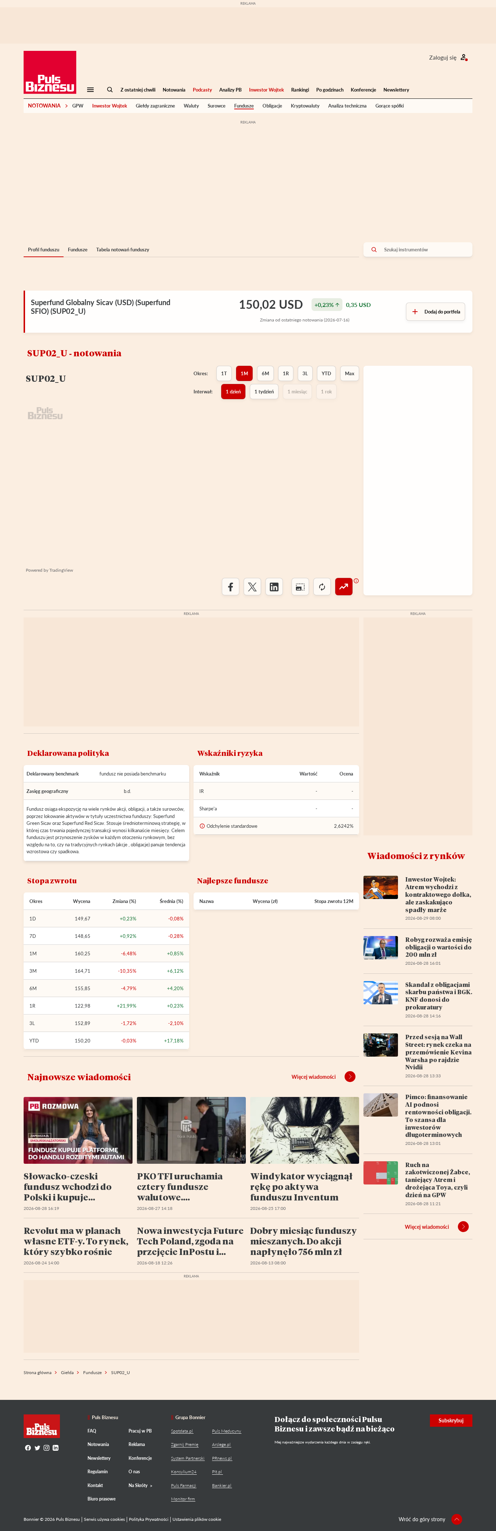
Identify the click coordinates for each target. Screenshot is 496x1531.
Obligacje (272, 106)
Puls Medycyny (226, 1431)
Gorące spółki (389, 106)
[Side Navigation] (90, 89)
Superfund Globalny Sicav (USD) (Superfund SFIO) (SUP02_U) (100, 306)
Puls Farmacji (183, 1485)
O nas (134, 1471)
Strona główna (38, 1372)
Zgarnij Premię (184, 1444)
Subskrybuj (451, 1420)
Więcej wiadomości (314, 1077)
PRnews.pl (222, 1458)
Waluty (191, 106)
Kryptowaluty (305, 106)
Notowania (174, 90)
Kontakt (95, 1485)
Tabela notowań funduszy (122, 249)
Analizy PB (230, 90)
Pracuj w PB (140, 1431)
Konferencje (363, 90)
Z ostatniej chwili (138, 90)
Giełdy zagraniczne (155, 106)
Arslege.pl (221, 1444)
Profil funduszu (43, 249)
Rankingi (300, 90)
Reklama (137, 1444)
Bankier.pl (221, 1485)
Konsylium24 (183, 1471)
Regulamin (98, 1471)
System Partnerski (187, 1458)
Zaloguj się (442, 57)
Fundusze (244, 106)
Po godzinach (329, 90)
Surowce (216, 106)
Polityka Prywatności (148, 1519)
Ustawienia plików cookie (196, 1519)
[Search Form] (110, 89)
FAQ (92, 1431)
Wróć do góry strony (422, 1519)
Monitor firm (183, 1499)
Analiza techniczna (347, 106)
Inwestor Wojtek (266, 90)
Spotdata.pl (182, 1431)
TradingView (61, 570)
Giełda (67, 1372)
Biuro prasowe (101, 1499)
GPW (78, 106)
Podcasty (202, 90)
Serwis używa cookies (104, 1519)
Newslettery (396, 90)
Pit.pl (217, 1471)
